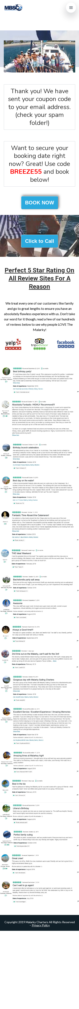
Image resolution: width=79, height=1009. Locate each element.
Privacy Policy (41, 925)
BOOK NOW (39, 202)
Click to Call (39, 241)
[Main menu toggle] (71, 8)
